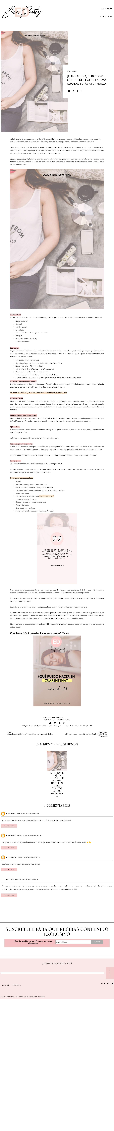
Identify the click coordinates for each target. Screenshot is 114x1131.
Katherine (11, 857)
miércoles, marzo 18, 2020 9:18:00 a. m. (29, 835)
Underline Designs (39, 996)
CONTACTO (16, 985)
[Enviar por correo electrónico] (69, 91)
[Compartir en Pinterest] (81, 91)
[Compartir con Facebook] (77, 91)
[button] (104, 8)
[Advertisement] (57, 1064)
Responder (9, 826)
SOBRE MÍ (5, 985)
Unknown (10, 813)
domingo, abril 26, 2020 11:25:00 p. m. (26, 879)
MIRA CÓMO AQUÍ (46, 496)
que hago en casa (67, 726)
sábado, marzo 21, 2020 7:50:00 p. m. (29, 857)
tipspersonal (85, 726)
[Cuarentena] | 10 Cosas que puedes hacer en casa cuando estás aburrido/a (57, 784)
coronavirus (41, 726)
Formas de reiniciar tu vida (57, 393)
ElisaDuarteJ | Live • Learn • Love (16, 996)
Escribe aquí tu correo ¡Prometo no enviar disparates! (33, 942)
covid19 (53, 726)
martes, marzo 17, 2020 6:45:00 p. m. (28, 813)
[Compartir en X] (73, 91)
